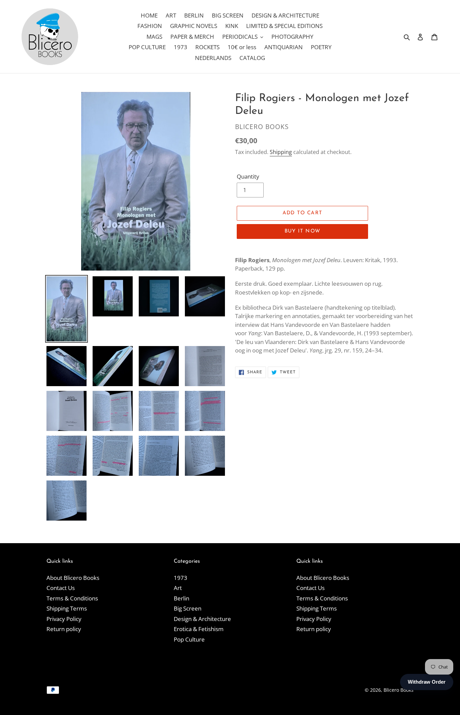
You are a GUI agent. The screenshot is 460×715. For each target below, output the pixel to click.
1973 (180, 578)
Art (178, 588)
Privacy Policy (63, 619)
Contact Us (60, 588)
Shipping (281, 152)
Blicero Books (399, 690)
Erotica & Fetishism (199, 629)
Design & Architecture (202, 619)
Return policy (63, 629)
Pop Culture (189, 639)
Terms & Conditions (72, 598)
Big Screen (187, 608)
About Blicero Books (72, 578)
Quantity (248, 176)
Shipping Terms (66, 608)
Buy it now (302, 231)
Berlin (181, 598)
